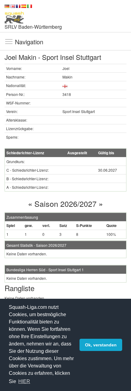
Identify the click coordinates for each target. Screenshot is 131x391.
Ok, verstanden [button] (101, 344)
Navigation (9, 41)
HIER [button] (24, 381)
